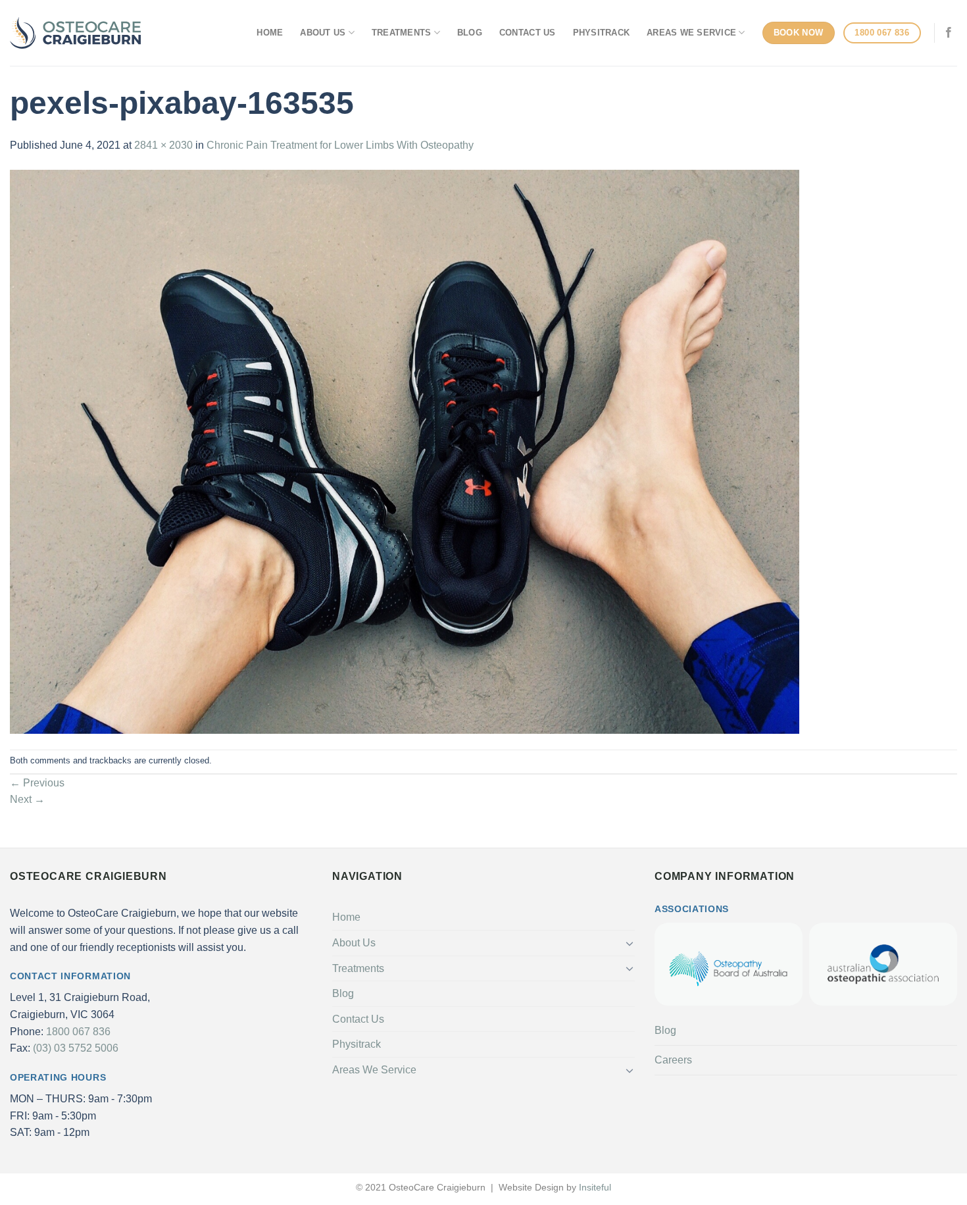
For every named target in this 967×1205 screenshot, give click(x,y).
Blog (469, 33)
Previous (37, 782)
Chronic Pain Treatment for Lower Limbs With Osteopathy (340, 145)
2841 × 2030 (163, 145)
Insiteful (595, 1187)
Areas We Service (691, 33)
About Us (322, 33)
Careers (673, 1059)
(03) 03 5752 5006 (75, 1048)
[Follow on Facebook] (948, 33)
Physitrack (601, 33)
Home (270, 33)
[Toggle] (629, 943)
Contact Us (527, 33)
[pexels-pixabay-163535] (404, 451)
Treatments (402, 33)
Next (27, 799)
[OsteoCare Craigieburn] (75, 33)
